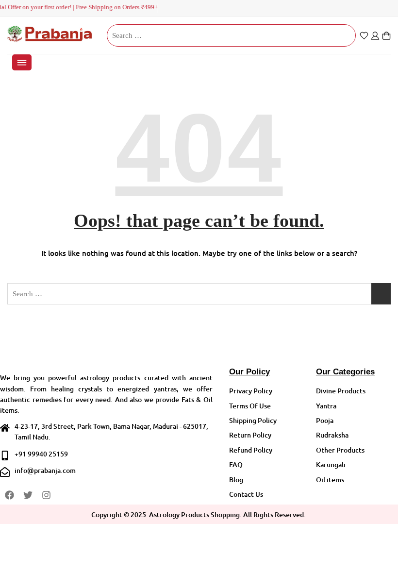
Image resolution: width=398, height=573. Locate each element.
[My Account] (375, 35)
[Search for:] (231, 35)
